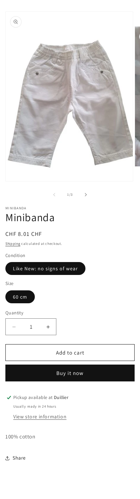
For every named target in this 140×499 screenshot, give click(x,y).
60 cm (20, 297)
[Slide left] (54, 195)
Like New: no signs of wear (45, 268)
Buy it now (70, 373)
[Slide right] (86, 195)
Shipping (12, 243)
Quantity (14, 313)
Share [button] (19, 458)
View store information (39, 416)
